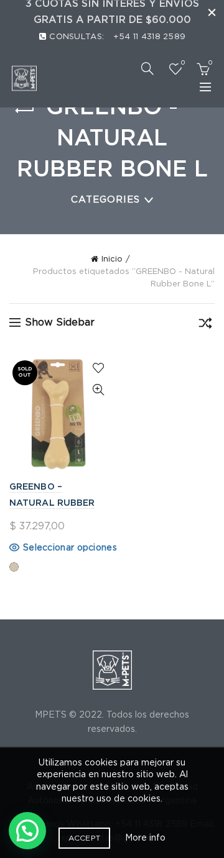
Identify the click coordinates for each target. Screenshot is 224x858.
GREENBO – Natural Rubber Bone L (52, 503)
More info (145, 838)
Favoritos (182, 63)
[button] (27, 830)
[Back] (24, 110)
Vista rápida (98, 390)
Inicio (112, 259)
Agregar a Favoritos (98, 368)
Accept (84, 838)
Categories (105, 199)
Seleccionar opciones (70, 548)
